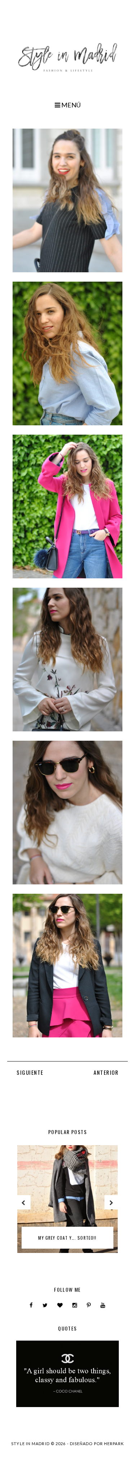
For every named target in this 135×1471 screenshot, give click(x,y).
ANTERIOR (106, 1072)
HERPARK (114, 1443)
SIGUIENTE (30, 1072)
